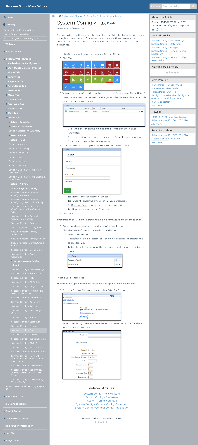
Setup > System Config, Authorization (24, 233)
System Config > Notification (26, 273)
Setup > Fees (18, 140)
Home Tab (14, 72)
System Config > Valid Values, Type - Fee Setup (27, 380)
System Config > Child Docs (26, 343)
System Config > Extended (25, 223)
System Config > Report (24, 306)
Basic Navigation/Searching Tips (21, 38)
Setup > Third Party (19, 148)
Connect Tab (15, 99)
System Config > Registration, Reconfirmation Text (27, 292)
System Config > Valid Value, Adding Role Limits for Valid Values (26, 372)
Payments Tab (16, 81)
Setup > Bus (15, 157)
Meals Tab (13, 95)
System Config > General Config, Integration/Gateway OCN (26, 209)
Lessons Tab (15, 90)
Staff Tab (13, 113)
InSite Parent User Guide (164, 88)
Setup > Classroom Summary (24, 130)
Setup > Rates (18, 135)
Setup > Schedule (18, 152)
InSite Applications (16, 404)
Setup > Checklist (18, 165)
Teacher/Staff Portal (16, 418)
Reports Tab (15, 108)
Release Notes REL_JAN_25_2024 (169, 120)
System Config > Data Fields (26, 250)
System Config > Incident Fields (28, 339)
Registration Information (19, 426)
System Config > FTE (22, 278)
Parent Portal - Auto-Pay (164, 92)
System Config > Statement (26, 321)
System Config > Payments (26, 297)
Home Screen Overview (16, 34)
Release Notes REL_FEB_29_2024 (169, 116)
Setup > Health (17, 161)
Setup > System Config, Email (26, 263)
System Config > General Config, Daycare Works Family (27, 201)
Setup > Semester (21, 122)
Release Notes (13, 51)
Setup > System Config (24, 188)
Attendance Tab (17, 86)
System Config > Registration (27, 286)
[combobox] (176, 6)
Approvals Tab (16, 104)
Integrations (12, 440)
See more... (157, 105)
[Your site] (2, 3)
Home (9, 17)
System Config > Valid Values (26, 365)
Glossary (11, 24)
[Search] (193, 6)
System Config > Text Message (27, 269)
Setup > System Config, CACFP (28, 238)
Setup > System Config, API (26, 227)
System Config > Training (24, 334)
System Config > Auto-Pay (25, 302)
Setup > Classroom (21, 126)
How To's (10, 433)
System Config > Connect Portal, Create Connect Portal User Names (27, 359)
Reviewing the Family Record (24, 63)
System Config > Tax (22, 330)
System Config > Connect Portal (28, 351)
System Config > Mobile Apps (27, 347)
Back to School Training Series (20, 30)
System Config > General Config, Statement (24, 194)
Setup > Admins (20, 184)
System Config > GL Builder (26, 282)
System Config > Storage (24, 326)
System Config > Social (23, 317)
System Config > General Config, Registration (24, 217)
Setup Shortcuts (14, 396)
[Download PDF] (108, 23)
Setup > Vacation (18, 144)
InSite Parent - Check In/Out (166, 85)
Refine (154, 6)
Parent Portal (13, 411)
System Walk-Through (19, 59)
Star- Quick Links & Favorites (24, 68)
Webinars (10, 44)
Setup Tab (14, 117)
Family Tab (14, 77)
